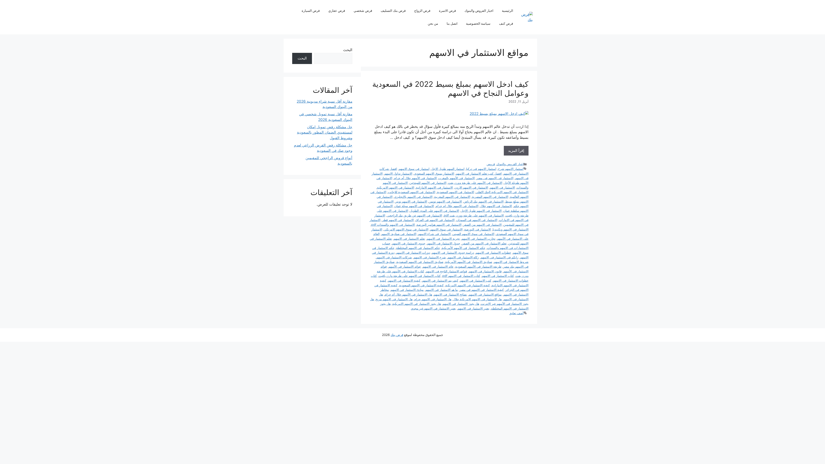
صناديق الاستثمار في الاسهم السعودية (419, 262)
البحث (347, 50)
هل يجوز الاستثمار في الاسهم (461, 303)
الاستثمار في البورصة (477, 229)
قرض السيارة (311, 11)
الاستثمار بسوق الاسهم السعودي (434, 173)
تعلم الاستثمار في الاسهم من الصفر (484, 243)
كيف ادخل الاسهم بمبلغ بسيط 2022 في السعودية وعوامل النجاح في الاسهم (450, 88)
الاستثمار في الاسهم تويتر (411, 201)
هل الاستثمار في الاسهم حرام (432, 299)
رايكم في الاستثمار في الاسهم (499, 257)
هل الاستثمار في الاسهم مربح (394, 299)
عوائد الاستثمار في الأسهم (404, 266)
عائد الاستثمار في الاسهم (438, 266)
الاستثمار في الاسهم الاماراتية (434, 187)
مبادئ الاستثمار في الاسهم (407, 290)
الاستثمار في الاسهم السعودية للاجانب (411, 192)
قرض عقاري (336, 11)
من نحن (433, 23)
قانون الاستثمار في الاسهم (485, 271)
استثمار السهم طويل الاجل (447, 169)
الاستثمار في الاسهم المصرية (490, 196)
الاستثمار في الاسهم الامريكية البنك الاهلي (502, 192)
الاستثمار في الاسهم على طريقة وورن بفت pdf (474, 215)
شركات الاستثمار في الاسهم (394, 257)
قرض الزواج (422, 11)
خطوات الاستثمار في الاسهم (493, 252)
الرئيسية (507, 11)
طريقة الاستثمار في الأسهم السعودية (478, 266)
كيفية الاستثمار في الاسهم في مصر (482, 290)
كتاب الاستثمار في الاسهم (498, 276)
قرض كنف (506, 23)
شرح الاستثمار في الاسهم (430, 257)
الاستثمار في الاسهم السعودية (455, 192)
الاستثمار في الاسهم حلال (496, 206)
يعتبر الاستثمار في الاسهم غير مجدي (433, 308)
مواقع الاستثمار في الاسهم (485, 294)
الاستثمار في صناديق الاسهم (398, 234)
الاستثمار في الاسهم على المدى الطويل (434, 210)
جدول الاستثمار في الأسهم (443, 243)
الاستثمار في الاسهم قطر (398, 220)
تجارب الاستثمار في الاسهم (478, 238)
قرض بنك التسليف (393, 11)
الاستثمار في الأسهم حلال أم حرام (415, 178)
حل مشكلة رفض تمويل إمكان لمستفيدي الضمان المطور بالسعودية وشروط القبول (324, 132)
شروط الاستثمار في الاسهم (511, 262)
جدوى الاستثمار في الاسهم (408, 243)
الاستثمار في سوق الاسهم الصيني (473, 234)
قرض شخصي (363, 11)
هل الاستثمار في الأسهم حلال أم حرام (408, 294)
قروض (491, 164)
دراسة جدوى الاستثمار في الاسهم (453, 252)
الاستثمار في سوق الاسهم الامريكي (406, 229)
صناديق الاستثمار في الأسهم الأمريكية (468, 262)
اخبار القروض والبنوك (478, 11)
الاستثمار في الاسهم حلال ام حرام (457, 206)
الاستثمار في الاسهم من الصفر (482, 224)
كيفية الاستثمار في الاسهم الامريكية (467, 285)
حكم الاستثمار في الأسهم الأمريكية (463, 248)
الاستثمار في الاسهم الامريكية (395, 187)
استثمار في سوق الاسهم (414, 169)
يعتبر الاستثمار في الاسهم (473, 308)
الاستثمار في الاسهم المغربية (452, 196)
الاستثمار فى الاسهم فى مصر (495, 178)
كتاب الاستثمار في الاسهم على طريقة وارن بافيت (410, 276)
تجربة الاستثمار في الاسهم (443, 238)
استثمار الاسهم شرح (511, 169)
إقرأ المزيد (516, 150)
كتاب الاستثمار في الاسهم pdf (461, 276)
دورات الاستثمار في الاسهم (413, 252)
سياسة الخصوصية (478, 23)
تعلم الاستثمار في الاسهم (409, 238)
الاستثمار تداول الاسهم (398, 173)
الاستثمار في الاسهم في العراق (435, 220)
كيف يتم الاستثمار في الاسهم (440, 280)
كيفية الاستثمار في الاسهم (404, 280)
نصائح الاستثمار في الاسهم (450, 294)
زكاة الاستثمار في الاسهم (463, 257)
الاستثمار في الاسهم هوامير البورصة (439, 224)
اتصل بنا (452, 23)
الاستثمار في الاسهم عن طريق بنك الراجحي (414, 215)
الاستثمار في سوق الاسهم (446, 229)
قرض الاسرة (447, 11)
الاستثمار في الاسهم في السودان (476, 220)
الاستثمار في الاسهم (502, 187)
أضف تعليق (516, 313)
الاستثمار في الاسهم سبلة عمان (414, 206)
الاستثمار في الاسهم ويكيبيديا (511, 229)
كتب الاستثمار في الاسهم (475, 280)
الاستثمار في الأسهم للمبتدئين (427, 183)
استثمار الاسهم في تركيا (481, 169)
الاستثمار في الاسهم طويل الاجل (481, 210)
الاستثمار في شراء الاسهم (434, 234)
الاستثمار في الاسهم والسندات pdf (393, 224)
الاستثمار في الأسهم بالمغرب (456, 178)
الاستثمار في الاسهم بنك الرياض (484, 201)
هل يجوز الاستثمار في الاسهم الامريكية (416, 303)
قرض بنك (397, 335)
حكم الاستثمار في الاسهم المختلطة (418, 248)
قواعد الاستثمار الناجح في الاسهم (446, 271)
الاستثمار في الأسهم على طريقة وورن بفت (475, 183)
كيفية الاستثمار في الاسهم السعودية (421, 285)
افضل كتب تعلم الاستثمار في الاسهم (479, 173)
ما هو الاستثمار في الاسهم (441, 290)
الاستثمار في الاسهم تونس (445, 201)
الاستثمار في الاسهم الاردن (471, 187)
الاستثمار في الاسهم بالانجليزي (413, 196)
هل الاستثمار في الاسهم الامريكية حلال (477, 299)
